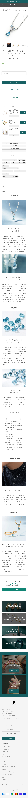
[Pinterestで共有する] (11, 156)
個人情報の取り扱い (8, 734)
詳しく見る (14, 670)
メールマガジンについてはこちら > (10, 725)
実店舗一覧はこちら (14, 89)
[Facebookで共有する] (6, 156)
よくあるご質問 (5, 749)
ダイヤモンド (6, 163)
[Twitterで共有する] (9, 156)
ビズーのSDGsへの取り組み (8, 766)
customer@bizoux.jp (10, 715)
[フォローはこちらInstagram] (10, 784)
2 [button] (15, 484)
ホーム (3, 9)
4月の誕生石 (22, 160)
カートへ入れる (14, 82)
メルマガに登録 (8, 738)
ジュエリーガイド (6, 756)
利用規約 (4, 769)
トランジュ (5, 173)
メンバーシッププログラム (8, 751)
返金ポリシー (5, 777)
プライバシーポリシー (7, 774)
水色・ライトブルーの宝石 (18, 163)
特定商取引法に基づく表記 (8, 772)
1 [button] (13, 484)
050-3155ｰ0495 (8, 713)
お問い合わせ (5, 754)
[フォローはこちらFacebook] (2, 784)
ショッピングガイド (6, 746)
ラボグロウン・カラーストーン (10, 168)
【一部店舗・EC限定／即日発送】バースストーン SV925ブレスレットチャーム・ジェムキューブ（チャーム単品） (14, 121)
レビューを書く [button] (14, 590)
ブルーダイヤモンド (7, 171)
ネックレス (8, 9)
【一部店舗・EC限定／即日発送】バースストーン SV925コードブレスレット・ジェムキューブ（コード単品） (14, 111)
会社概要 (4, 764)
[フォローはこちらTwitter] (6, 784)
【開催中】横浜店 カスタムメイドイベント (14, 1)
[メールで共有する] (13, 156)
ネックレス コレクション (9, 160)
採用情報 (4, 779)
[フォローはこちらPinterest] (14, 784)
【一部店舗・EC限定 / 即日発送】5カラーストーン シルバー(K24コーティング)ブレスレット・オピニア (13, 131)
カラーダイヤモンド (20, 171)
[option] (14, 474)
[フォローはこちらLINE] (22, 784)
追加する (23, 112)
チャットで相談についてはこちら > (10, 718)
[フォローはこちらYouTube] (18, 784)
